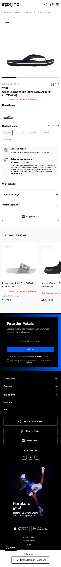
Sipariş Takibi (33, 431)
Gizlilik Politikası (29, 537)
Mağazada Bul (32, 217)
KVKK (29, 544)
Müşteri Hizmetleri (33, 421)
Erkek (17, 12)
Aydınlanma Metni (34, 356)
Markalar (8, 402)
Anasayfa (6, 12)
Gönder (30, 349)
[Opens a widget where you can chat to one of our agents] (10, 547)
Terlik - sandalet (44, 12)
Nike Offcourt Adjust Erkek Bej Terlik (18, 283)
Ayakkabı (28, 12)
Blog (5, 409)
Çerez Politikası (29, 541)
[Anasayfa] (11, 4)
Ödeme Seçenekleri (11, 205)
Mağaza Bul (33, 441)
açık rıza (29, 362)
